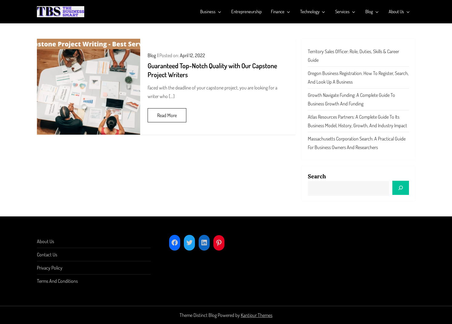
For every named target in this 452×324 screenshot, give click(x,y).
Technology (309, 11)
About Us (396, 11)
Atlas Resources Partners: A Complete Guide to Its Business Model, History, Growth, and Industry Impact (357, 121)
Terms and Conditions (57, 281)
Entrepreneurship (246, 11)
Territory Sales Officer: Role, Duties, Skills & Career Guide (353, 55)
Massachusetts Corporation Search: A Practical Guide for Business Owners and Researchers (357, 143)
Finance (277, 11)
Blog (369, 11)
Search (317, 176)
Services (342, 11)
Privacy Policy (49, 268)
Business (208, 11)
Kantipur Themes (256, 315)
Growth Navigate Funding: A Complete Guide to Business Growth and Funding (351, 99)
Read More (167, 115)
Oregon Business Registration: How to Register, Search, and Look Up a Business (358, 77)
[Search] (400, 188)
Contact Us (47, 254)
